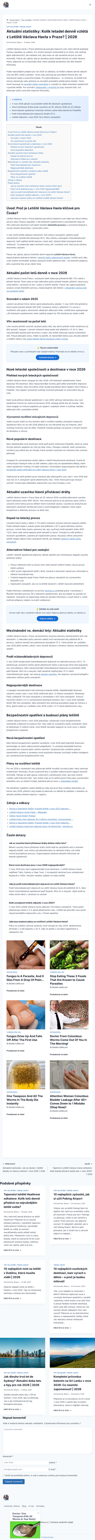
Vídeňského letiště (69, 781)
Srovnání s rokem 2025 (21, 138)
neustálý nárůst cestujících (36, 84)
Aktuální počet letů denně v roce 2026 (25, 135)
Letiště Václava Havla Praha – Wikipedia (28, 812)
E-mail (52, 1469)
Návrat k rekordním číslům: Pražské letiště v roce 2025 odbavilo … (40, 809)
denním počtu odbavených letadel (54, 257)
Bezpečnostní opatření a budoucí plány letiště (28, 171)
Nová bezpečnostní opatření (23, 174)
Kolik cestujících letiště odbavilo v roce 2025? (31, 195)
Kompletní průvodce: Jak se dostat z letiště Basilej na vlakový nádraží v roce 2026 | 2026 (24, 1167)
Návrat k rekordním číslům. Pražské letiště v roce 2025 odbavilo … (40, 823)
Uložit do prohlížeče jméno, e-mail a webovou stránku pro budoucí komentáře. (41, 1475)
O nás (31, 1506)
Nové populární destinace (22, 150)
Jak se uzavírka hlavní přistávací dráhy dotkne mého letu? (36, 186)
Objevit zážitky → (47, 618)
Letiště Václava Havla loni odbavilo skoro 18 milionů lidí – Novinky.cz (41, 826)
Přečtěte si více (12, 1250)
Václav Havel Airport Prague (22, 816)
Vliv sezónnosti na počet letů (23, 141)
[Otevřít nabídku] (90, 4)
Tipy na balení (59, 1373)
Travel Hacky (25, 27)
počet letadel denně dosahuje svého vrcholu (47, 339)
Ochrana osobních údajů (61, 1522)
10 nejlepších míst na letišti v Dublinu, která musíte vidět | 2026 (22, 1273)
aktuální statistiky (49, 674)
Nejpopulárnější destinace (22, 168)
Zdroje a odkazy (15, 180)
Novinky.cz (50, 591)
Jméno (53, 1462)
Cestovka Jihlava (15, 42)
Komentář (8, 1456)
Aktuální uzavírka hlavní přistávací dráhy (25, 153)
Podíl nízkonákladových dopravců (25, 165)
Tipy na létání (12, 27)
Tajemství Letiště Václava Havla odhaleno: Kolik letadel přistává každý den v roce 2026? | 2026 (71, 1169)
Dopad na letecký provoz (22, 156)
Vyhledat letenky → (47, 357)
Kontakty (40, 1506)
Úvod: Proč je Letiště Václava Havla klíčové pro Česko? (32, 132)
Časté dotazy (14, 183)
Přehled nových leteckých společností (27, 147)
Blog (24, 1506)
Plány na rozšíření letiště (21, 177)
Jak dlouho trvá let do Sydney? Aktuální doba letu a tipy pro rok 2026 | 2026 (22, 1381)
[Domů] (7, 20)
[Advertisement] (47, 1141)
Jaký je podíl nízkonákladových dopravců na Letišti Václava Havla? (40, 192)
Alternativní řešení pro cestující (24, 159)
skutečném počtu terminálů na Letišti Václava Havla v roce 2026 (36, 470)
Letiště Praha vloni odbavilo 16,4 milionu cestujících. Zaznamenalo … (41, 819)
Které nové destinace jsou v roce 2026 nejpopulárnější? (35, 189)
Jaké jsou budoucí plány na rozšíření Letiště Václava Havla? (37, 198)
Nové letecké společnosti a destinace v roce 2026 (30, 144)
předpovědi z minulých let (48, 87)
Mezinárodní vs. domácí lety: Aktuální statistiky (28, 162)
